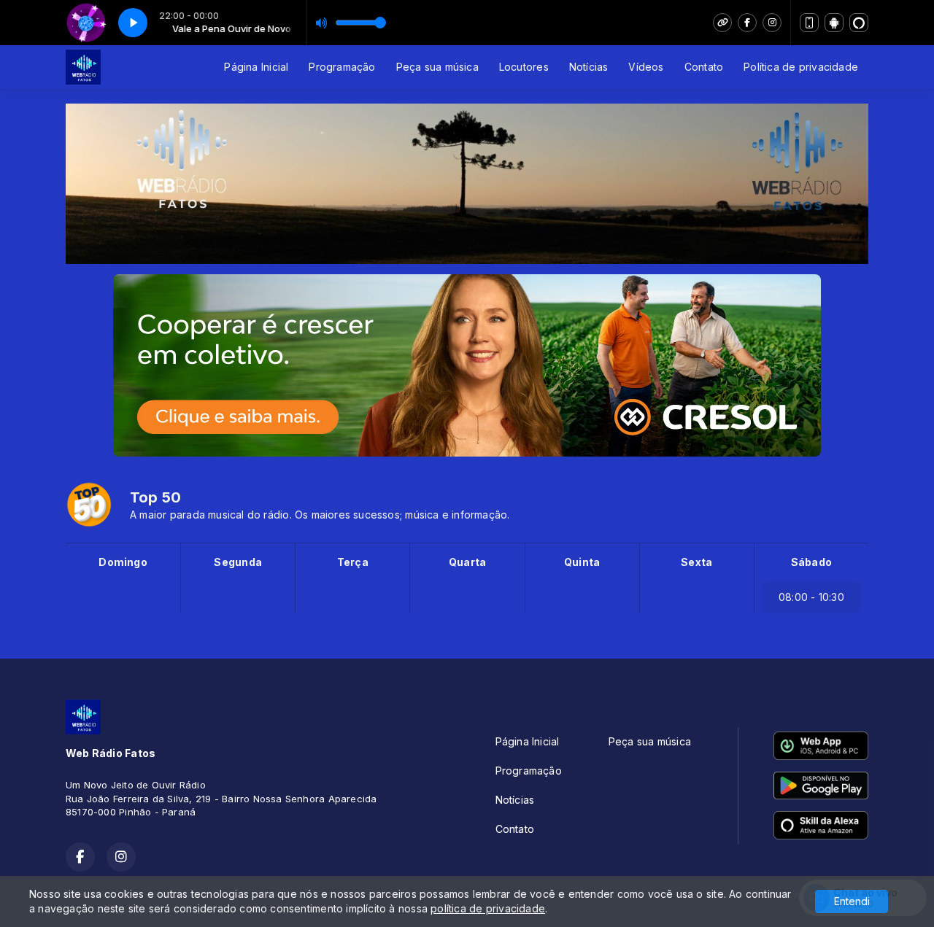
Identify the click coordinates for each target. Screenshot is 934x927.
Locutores (524, 67)
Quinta (582, 562)
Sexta (696, 562)
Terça (352, 562)
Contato (703, 67)
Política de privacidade (801, 67)
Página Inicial (256, 67)
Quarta (467, 562)
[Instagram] (772, 22)
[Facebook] (747, 22)
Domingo (123, 562)
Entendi (852, 901)
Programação (342, 67)
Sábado (811, 562)
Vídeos (645, 67)
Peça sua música (437, 67)
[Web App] (809, 22)
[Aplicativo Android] (834, 22)
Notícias (589, 67)
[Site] (722, 22)
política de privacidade (488, 908)
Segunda (237, 562)
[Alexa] (858, 22)
